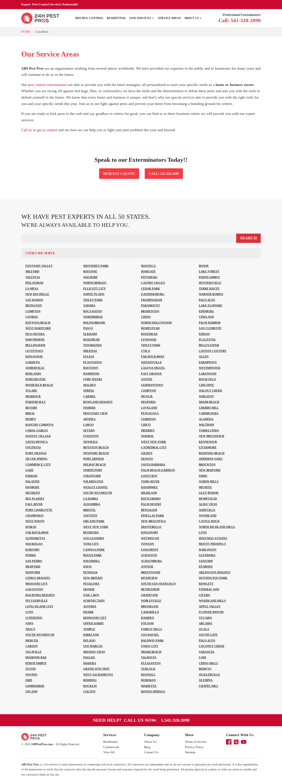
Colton (89, 691)
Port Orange (36, 453)
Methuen (32, 492)
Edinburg (206, 311)
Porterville (35, 402)
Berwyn (205, 668)
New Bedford (209, 470)
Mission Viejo (94, 651)
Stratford (92, 476)
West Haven (34, 521)
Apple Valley (209, 606)
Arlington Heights (214, 572)
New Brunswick (211, 436)
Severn (89, 430)
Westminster (209, 368)
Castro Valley (153, 282)
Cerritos (148, 419)
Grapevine (149, 595)
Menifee (205, 487)
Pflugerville (36, 600)
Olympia (205, 680)
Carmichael (209, 413)
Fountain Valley (39, 265)
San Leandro (93, 538)
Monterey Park (96, 265)
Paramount (150, 305)
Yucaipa (205, 617)
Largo (88, 424)
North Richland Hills (217, 527)
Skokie (89, 589)
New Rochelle (37, 294)
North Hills (209, 481)
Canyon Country (212, 351)
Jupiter (147, 566)
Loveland (149, 407)
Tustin (30, 668)
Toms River (150, 481)
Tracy (30, 629)
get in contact (47, 130)
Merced (31, 640)
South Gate (208, 634)
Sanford (206, 561)
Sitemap (190, 752)
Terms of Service (196, 741)
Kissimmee (149, 487)
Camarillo (150, 612)
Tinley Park (93, 300)
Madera (89, 663)
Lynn (203, 532)
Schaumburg (151, 561)
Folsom (147, 623)
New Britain (93, 578)
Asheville (207, 510)
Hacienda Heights (40, 595)
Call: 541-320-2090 (164, 173)
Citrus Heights (37, 578)
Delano (89, 640)
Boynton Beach (96, 447)
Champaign (34, 515)
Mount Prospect (212, 543)
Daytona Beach (37, 322)
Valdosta (148, 657)
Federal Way (209, 589)
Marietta (148, 686)
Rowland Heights (98, 402)
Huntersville (210, 282)
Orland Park (93, 521)
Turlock (148, 668)
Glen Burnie (209, 492)
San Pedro (33, 561)
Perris (30, 555)
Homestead (150, 328)
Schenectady (94, 600)
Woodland (207, 515)
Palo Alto (207, 300)
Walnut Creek (210, 390)
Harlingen (207, 549)
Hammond (91, 373)
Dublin (30, 527)
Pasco (88, 328)
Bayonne (90, 271)
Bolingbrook (94, 322)
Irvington (33, 305)
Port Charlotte (38, 510)
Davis (87, 566)
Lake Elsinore (210, 305)
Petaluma (91, 583)
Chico (146, 424)
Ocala (204, 629)
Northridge (93, 316)
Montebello (151, 527)
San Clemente (210, 328)
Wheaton (206, 396)
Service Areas (169, 18)
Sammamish (34, 686)
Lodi (202, 657)
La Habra (90, 498)
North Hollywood (156, 322)
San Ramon (34, 300)
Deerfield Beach (39, 385)
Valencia (32, 277)
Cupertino (33, 617)
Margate (148, 271)
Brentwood (150, 572)
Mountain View (95, 413)
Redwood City (95, 617)
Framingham (151, 300)
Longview (149, 476)
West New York (153, 441)
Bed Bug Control (89, 18)
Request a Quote (119, 173)
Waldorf (90, 277)
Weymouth (150, 538)
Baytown (90, 368)
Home (25, 31)
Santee (146, 379)
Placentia (207, 339)
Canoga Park (94, 549)
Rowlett (206, 583)
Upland (31, 691)
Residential (116, 18)
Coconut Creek (211, 646)
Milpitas (90, 351)
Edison (204, 334)
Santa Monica (36, 441)
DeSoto (147, 458)
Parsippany (208, 362)
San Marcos (93, 646)
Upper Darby (93, 623)
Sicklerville (209, 674)
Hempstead (208, 498)
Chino (146, 316)
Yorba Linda (209, 430)
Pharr (88, 612)
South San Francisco (158, 583)
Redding (90, 680)
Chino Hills (208, 663)
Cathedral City (154, 447)
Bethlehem (150, 589)
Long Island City (39, 606)
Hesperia (148, 402)
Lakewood (207, 373)
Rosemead (149, 334)
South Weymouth (97, 492)
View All (108, 752)
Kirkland (91, 634)
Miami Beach (209, 402)
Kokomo (32, 549)
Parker (31, 476)
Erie (28, 680)
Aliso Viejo (208, 504)
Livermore (208, 447)
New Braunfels (153, 521)
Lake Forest (209, 271)
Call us (26, 130)
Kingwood (34, 356)
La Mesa (31, 288)
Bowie (204, 265)
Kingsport (149, 532)
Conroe (31, 316)
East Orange (151, 373)
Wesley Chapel (95, 487)
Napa (29, 623)
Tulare (31, 390)
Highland (149, 492)
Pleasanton (151, 663)
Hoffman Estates (213, 538)
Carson (31, 646)
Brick (30, 413)
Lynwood (148, 339)
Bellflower (209, 345)
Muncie (147, 396)
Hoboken (148, 680)
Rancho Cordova (39, 424)
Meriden (148, 430)
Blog (147, 747)
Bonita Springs (153, 691)
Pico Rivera (35, 334)
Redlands (33, 373)
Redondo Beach (211, 453)
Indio (203, 476)
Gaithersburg (152, 294)
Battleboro (151, 498)
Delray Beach (94, 464)
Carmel (89, 396)
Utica (145, 351)
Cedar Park (150, 288)
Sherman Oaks (211, 458)
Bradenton (150, 311)
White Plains (93, 294)
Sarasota (206, 651)
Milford (32, 271)
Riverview (149, 578)
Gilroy (147, 453)
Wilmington (93, 481)
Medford (32, 566)
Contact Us (151, 752)
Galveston (34, 589)
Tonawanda (92, 345)
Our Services (140, 18)
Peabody (206, 566)
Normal (147, 436)
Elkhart (90, 334)
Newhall (90, 441)
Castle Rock (209, 521)
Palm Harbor (209, 322)
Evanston (91, 436)
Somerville (34, 368)
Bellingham (35, 345)
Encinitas (33, 447)
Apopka (89, 419)
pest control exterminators (47, 85)
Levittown (34, 351)
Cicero (204, 595)
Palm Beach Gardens (158, 470)
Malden (89, 385)
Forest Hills (151, 629)
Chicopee (206, 385)
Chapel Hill (208, 686)
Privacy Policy (194, 747)
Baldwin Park (152, 640)
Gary (29, 470)
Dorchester (35, 379)
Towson (147, 543)
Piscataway (34, 282)
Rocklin (90, 686)
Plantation (92, 362)
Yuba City (91, 543)
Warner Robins (211, 294)
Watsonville (151, 362)
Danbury (32, 487)
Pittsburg (149, 277)
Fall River (34, 504)
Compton (32, 311)
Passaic (89, 657)
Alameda (206, 419)
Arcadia (205, 623)
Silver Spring (36, 458)
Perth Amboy (209, 277)
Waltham (206, 424)
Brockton (207, 464)
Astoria (89, 606)
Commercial (111, 747)
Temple (89, 629)
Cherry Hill (209, 407)
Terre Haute (209, 288)
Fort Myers (92, 379)
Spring (88, 390)
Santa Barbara (153, 464)
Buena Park (92, 555)
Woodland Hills (212, 600)
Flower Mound (211, 612)
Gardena (32, 362)
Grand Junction (96, 668)
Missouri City (36, 583)
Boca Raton (92, 311)
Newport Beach (96, 453)
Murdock (33, 396)
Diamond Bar (35, 657)
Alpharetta (35, 538)
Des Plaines (34, 498)
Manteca (148, 265)
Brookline (150, 606)
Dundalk (90, 572)
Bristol (89, 510)
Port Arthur (93, 458)
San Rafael (150, 634)
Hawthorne (35, 339)
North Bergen (94, 282)
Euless (88, 356)
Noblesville (151, 600)
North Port (92, 470)
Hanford (32, 572)
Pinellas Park (152, 515)
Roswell (148, 674)
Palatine (32, 481)
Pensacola (150, 413)
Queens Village (38, 436)
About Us (191, 18)
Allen (204, 356)
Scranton (149, 555)
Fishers (89, 407)
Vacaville (33, 651)
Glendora (207, 555)
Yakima (89, 305)
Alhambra (91, 504)
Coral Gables (36, 430)
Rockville (207, 379)
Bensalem (149, 510)
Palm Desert (151, 504)
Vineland (206, 316)
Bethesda (91, 532)
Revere (31, 407)
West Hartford (38, 328)
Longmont (149, 549)
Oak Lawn (91, 595)
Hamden (147, 617)
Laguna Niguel (153, 368)
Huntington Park (213, 578)
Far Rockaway (152, 356)
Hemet (30, 419)
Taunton (90, 515)
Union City (149, 646)
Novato (31, 674)
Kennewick (208, 441)
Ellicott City (94, 288)
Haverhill (91, 561)
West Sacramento (98, 674)
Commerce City (38, 464)
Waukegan (34, 543)
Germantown (152, 385)
